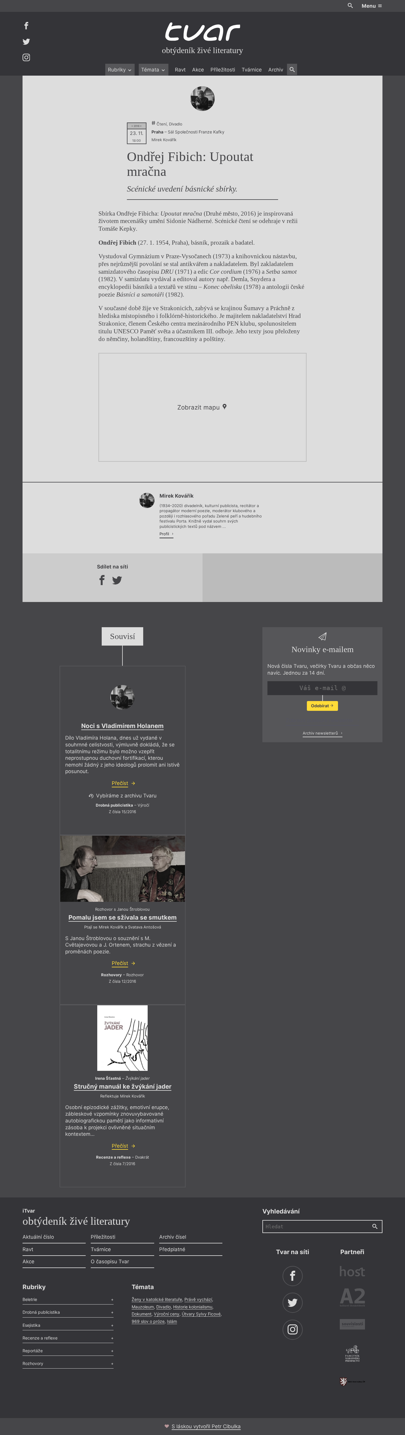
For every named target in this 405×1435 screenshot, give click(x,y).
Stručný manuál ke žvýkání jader (122, 1086)
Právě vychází (198, 1299)
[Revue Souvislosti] (352, 1325)
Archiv (275, 70)
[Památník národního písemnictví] (352, 1354)
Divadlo (163, 1306)
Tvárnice (252, 70)
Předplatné (172, 1249)
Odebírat (320, 705)
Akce (198, 70)
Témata (151, 70)
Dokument (142, 1313)
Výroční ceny (166, 1313)
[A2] (352, 1298)
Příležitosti (223, 70)
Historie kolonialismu (192, 1306)
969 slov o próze (148, 1321)
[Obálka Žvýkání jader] (122, 1038)
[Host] (352, 1272)
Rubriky (117, 70)
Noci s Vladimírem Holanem (122, 726)
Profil (165, 533)
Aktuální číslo (38, 1237)
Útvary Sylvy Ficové (201, 1313)
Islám (172, 1321)
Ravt (180, 70)
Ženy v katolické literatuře (157, 1299)
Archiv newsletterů (321, 733)
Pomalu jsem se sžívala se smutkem (122, 917)
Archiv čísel (172, 1237)
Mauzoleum (143, 1306)
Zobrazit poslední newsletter (320, 720)
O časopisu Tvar (110, 1261)
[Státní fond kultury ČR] (352, 1381)
